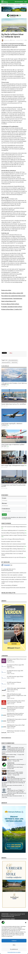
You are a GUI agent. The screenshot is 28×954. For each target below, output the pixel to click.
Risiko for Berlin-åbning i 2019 (8, 301)
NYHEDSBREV (17, 4)
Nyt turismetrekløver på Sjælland (9, 585)
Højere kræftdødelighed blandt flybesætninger (12, 546)
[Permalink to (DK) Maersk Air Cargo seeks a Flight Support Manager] (3, 728)
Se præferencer (14, 949)
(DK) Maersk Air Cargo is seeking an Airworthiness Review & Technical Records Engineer (15, 708)
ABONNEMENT (4, 4)
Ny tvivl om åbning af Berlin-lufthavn (10, 304)
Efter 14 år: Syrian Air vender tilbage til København (13, 526)
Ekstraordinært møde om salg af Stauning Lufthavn (14, 535)
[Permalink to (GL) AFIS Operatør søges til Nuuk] (3, 680)
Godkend (14, 940)
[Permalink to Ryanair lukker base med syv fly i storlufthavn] (14, 402)
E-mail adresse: (6, 508)
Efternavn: (4, 503)
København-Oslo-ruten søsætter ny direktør (12, 575)
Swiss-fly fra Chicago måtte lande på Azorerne (12, 539)
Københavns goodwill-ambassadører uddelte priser (13, 572)
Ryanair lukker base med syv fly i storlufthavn (13, 404)
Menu (6, 2)
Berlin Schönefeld (6, 362)
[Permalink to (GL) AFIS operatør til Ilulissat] (3, 686)
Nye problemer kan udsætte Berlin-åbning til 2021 (13, 295)
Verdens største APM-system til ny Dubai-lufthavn (13, 551)
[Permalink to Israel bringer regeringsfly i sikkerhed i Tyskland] (14, 421)
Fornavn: (4, 498)
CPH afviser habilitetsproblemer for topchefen (12, 530)
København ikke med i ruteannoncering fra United (13, 544)
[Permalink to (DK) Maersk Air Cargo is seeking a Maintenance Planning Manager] (3, 717)
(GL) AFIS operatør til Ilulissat (14, 682)
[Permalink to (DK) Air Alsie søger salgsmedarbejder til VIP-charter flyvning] (3, 692)
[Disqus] (14, 330)
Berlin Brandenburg (13, 360)
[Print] (26, 40)
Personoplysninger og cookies (14, 952)
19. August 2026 (20, 754)
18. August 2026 (16, 760)
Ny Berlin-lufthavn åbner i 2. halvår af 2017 (11, 309)
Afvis (14, 945)
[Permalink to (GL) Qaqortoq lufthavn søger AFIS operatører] (3, 668)
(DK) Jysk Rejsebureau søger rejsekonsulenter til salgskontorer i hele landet (16, 695)
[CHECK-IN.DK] (14, 16)
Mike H (9, 789)
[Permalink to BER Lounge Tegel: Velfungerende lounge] (14, 463)
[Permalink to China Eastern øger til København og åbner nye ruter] (14, 442)
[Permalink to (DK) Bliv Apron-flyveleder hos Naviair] (3, 734)
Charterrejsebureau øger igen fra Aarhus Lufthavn (13, 577)
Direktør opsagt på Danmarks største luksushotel (13, 587)
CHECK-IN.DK (10, 763)
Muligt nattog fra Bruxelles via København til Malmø (14, 579)
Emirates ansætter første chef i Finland (11, 541)
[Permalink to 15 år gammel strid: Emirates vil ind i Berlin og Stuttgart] (14, 381)
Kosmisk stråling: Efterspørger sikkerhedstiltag (12, 533)
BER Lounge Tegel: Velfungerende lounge (12, 465)
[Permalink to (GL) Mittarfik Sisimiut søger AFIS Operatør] (3, 674)
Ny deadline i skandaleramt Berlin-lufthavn (11, 306)
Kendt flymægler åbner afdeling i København (12, 548)
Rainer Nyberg (11, 777)
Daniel (9, 746)
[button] (25, 922)
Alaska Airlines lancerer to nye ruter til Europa (12, 557)
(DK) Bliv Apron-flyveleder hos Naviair (16, 731)
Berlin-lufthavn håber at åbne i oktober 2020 (12, 293)
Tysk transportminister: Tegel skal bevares (11, 298)
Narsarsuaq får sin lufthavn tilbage (9, 754)
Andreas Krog (7, 40)
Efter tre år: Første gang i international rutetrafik (12, 785)
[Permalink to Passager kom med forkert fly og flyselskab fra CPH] (14, 483)
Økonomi (13, 40)
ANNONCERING (11, 4)
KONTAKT (25, 4)
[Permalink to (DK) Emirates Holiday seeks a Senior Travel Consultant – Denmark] (3, 704)
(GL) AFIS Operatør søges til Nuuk (15, 676)
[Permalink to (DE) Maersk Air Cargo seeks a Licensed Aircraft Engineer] (3, 723)
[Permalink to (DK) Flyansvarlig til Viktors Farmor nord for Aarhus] (3, 662)
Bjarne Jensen (11, 756)
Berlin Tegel (14, 362)
